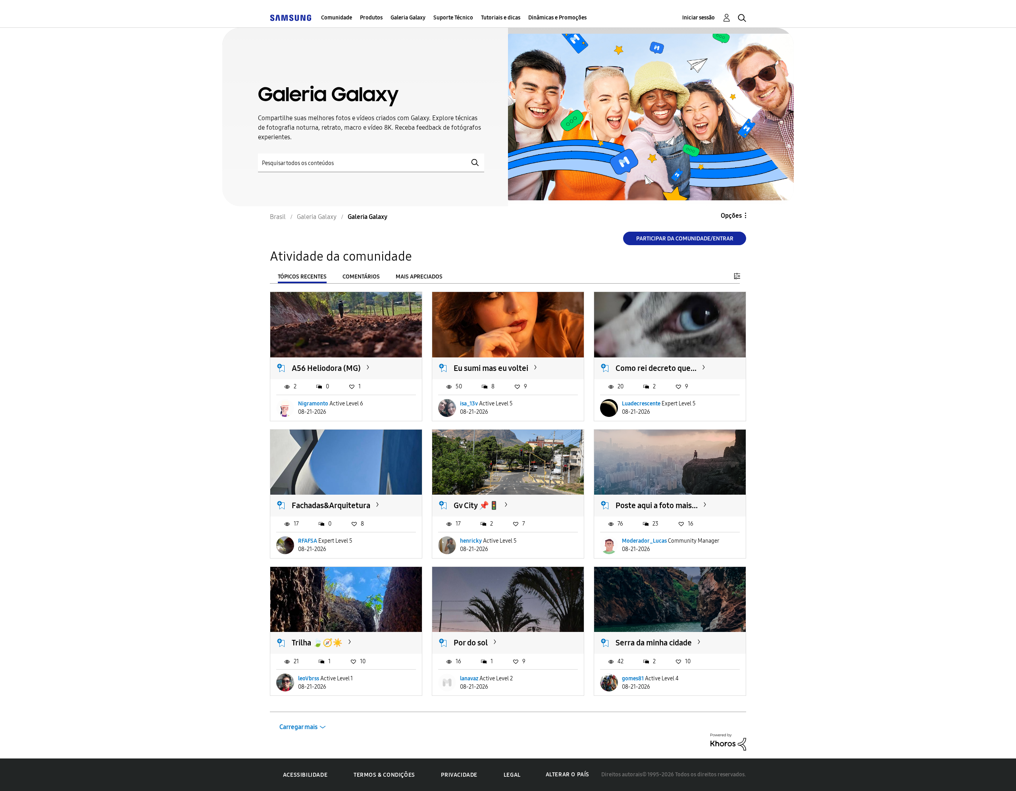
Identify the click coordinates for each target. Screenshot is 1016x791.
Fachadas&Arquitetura (331, 505)
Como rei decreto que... (656, 368)
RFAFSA (307, 541)
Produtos (371, 17)
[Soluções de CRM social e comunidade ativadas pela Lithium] (728, 741)
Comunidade (336, 17)
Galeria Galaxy (408, 17)
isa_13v (469, 403)
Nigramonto (313, 403)
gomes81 (633, 678)
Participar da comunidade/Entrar (684, 238)
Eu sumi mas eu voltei (491, 368)
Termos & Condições (384, 775)
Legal (512, 775)
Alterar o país (567, 774)
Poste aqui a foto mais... (657, 505)
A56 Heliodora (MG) (326, 368)
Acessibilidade (305, 775)
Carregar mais (298, 727)
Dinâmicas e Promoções (557, 17)
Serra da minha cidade (654, 642)
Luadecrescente (641, 403)
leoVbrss (308, 678)
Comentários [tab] (361, 276)
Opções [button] (731, 215)
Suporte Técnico (453, 17)
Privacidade (459, 775)
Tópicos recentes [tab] (302, 276)
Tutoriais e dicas (500, 17)
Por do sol (471, 642)
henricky (471, 541)
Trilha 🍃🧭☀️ (317, 642)
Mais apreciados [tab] (419, 276)
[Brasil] (290, 17)
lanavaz (469, 678)
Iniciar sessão (698, 17)
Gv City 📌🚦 (476, 505)
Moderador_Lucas (644, 541)
